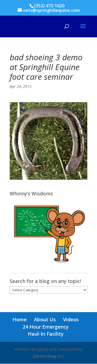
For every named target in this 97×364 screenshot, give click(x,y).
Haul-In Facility (46, 333)
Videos (71, 319)
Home (19, 319)
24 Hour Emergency (46, 326)
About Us (45, 319)
